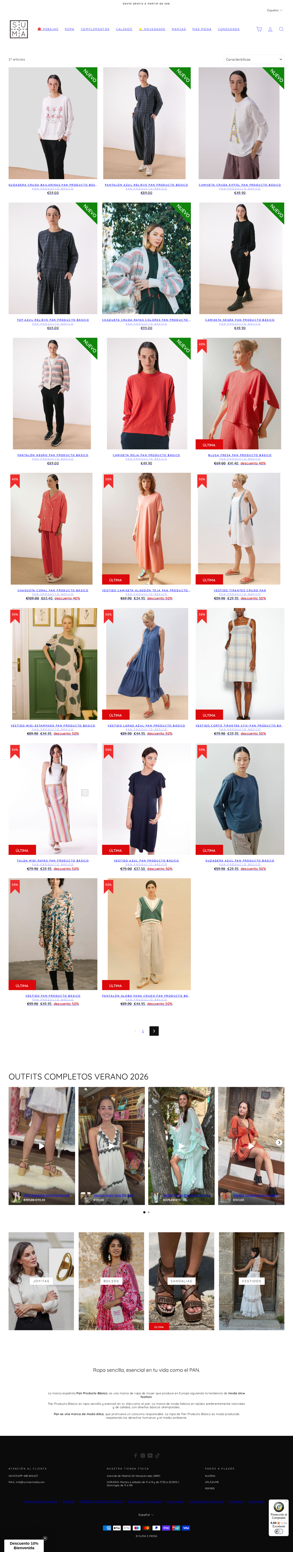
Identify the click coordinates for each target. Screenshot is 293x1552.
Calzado (124, 29)
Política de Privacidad (144, 1501)
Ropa (69, 29)
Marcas (179, 29)
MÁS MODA (201, 29)
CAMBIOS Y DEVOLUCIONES (101, 1501)
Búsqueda (256, 1501)
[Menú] (286, 1502)
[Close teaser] (45, 1538)
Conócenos (229, 29)
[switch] (279, 1531)
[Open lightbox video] (42, 1146)
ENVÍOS (68, 1501)
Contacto (236, 1501)
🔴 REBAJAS (48, 29)
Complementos (95, 29)
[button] (24, 1546)
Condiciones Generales (206, 1501)
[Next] (279, 1142)
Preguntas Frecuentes (40, 1501)
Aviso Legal (175, 1501)
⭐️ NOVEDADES (152, 29)
